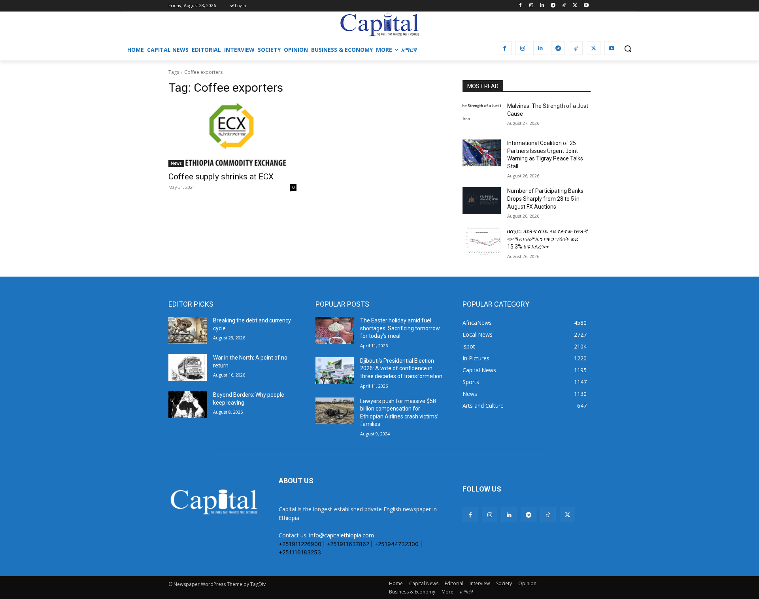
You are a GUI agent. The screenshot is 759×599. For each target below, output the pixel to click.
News (176, 163)
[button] (627, 48)
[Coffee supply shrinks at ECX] (232, 135)
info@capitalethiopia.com (341, 535)
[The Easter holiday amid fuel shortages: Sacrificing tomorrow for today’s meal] (334, 330)
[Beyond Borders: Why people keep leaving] (187, 404)
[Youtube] (586, 5)
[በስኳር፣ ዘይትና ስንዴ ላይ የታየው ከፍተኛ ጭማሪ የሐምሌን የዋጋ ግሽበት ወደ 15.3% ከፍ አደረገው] (482, 241)
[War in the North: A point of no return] (187, 367)
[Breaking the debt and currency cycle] (187, 330)
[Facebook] (520, 5)
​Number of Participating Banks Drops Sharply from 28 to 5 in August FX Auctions (545, 198)
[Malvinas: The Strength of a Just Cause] (482, 115)
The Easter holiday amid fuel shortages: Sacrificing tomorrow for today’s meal (400, 328)
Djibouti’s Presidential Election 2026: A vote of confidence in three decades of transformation (401, 368)
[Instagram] (531, 5)
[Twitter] (575, 5)
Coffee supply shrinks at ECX (221, 176)
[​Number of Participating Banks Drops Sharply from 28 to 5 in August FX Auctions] (482, 200)
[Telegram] (553, 5)
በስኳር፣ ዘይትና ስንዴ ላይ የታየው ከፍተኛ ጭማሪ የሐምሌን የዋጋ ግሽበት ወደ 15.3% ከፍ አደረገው (548, 239)
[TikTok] (564, 5)
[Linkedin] (542, 5)
